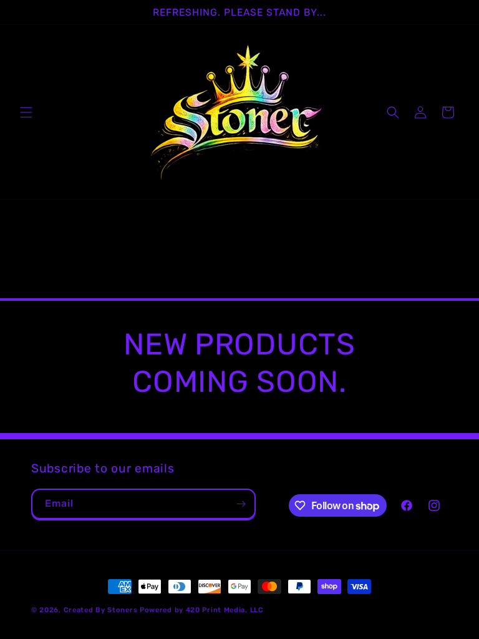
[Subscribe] (240, 504)
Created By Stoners (101, 610)
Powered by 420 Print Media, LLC (202, 610)
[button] (26, 112)
